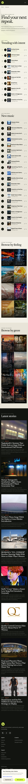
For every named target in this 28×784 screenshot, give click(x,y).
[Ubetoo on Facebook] (6, 732)
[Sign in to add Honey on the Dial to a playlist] (26, 78)
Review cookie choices (7, 776)
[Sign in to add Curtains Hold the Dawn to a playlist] (26, 151)
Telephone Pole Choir (17, 206)
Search (2, 742)
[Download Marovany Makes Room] (24, 128)
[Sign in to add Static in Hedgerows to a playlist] (26, 94)
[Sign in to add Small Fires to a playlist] (26, 83)
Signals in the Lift (15, 88)
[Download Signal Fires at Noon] (24, 229)
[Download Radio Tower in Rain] (24, 66)
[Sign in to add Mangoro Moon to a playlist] (26, 123)
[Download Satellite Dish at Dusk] (24, 179)
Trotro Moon (14, 60)
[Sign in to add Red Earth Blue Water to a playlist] (26, 145)
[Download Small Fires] (24, 83)
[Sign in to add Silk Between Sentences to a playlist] (26, 173)
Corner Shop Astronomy (17, 200)
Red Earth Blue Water (17, 144)
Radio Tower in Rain (16, 66)
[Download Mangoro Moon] (24, 123)
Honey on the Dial (16, 77)
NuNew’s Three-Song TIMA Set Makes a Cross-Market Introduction (12, 519)
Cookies (11, 768)
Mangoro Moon (15, 122)
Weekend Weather (16, 223)
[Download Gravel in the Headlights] (24, 218)
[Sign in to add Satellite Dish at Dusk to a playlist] (26, 179)
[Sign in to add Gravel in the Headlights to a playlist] (26, 218)
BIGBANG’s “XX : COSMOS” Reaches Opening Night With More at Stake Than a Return (13, 554)
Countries (3, 744)
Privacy (6, 768)
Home (2, 7)
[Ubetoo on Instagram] (10, 732)
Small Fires (14, 83)
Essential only (8, 779)
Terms (2, 768)
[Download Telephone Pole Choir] (24, 207)
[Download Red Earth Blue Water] (24, 145)
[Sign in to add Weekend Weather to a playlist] (26, 223)
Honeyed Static (15, 161)
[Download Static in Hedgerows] (24, 94)
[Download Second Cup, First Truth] (24, 167)
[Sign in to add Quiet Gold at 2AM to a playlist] (26, 156)
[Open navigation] (25, 2)
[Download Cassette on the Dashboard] (24, 100)
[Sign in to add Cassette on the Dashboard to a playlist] (26, 100)
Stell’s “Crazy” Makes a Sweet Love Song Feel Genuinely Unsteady (13, 591)
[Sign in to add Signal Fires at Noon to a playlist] (26, 229)
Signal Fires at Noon (16, 228)
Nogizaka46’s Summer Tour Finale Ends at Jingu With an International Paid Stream (12, 445)
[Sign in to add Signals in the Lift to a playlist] (26, 89)
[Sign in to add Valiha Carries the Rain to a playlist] (26, 134)
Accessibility (3, 756)
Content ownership (19, 740)
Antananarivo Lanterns (17, 139)
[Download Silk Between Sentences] (24, 173)
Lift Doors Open (15, 55)
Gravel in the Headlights (17, 217)
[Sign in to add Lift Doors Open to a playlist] (26, 55)
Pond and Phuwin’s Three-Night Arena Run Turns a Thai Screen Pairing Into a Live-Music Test (13, 664)
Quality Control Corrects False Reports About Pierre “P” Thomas (13, 628)
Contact (3, 754)
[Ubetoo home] (11, 2)
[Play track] (5, 50)
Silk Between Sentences (17, 172)
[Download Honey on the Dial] (24, 78)
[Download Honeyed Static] (24, 162)
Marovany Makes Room (17, 128)
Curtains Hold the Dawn (17, 150)
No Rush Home (15, 49)
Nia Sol (12, 78)
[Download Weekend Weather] (24, 223)
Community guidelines (5, 758)
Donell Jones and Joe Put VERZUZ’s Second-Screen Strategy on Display (11, 702)
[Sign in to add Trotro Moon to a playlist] (26, 61)
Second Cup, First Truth (17, 167)
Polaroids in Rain (15, 71)
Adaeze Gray (13, 151)
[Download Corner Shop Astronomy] (24, 201)
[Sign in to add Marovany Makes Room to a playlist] (26, 128)
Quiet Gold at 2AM (16, 156)
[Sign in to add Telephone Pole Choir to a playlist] (26, 207)
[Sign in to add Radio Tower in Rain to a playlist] (26, 66)
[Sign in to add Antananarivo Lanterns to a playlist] (26, 139)
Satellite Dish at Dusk (17, 178)
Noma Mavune (14, 50)
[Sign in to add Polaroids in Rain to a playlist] (26, 72)
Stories (2, 746)
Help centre (3, 752)
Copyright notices (18, 742)
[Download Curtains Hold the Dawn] (24, 151)
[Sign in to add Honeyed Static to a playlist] (26, 162)
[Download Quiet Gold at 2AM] (24, 156)
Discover (3, 740)
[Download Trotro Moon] (24, 61)
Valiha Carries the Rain (17, 133)
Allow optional (20, 779)
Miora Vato (13, 123)
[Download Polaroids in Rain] (24, 72)
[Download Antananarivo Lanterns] (24, 139)
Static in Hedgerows (16, 94)
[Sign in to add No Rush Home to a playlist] (26, 50)
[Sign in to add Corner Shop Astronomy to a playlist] (26, 201)
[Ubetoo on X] (2, 732)
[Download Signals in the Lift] (24, 89)
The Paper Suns (14, 67)
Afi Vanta (13, 62)
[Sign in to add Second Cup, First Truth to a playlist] (26, 167)
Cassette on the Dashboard (17, 99)
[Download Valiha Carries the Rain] (24, 134)
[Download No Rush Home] (24, 50)
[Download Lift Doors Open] (24, 55)
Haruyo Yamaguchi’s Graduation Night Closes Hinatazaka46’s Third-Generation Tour (11, 483)
